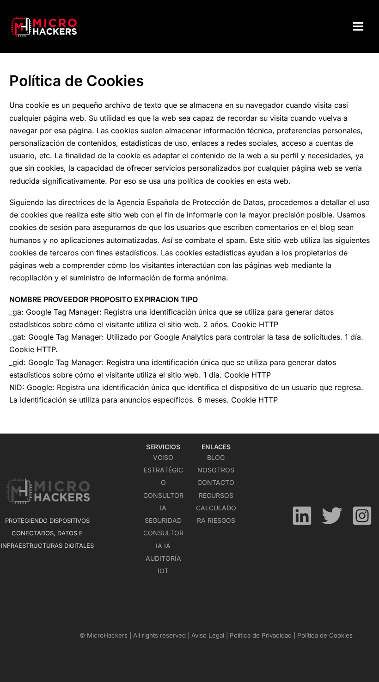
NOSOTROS (215, 470)
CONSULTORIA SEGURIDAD (163, 507)
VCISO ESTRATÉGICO (163, 469)
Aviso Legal (207, 635)
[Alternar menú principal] (358, 26)
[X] (332, 515)
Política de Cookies (325, 635)
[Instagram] (362, 515)
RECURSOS (216, 495)
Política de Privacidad (261, 635)
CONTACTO (215, 482)
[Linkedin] (302, 515)
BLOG (216, 457)
